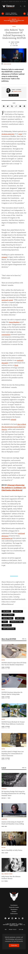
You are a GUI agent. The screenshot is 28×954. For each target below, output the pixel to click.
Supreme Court (6, 625)
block (16, 365)
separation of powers (16, 621)
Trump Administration (8, 628)
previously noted (7, 300)
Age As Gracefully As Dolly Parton (12, 850)
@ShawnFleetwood (17, 91)
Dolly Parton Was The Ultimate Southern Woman (11, 877)
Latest (4, 768)
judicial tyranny (7, 618)
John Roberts (6, 611)
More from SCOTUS (9, 639)
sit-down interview (8, 134)
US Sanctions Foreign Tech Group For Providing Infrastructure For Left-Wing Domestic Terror (13, 793)
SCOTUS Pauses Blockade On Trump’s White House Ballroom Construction (13, 723)
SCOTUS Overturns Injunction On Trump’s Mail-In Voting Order (12, 693)
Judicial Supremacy (8, 614)
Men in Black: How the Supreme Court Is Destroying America (14, 426)
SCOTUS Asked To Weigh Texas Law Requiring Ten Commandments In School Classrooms (13, 753)
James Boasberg (14, 322)
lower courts (19, 618)
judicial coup (17, 611)
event (20, 134)
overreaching (6, 334)
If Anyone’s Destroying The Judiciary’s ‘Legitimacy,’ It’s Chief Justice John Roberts (14, 487)
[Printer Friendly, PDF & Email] (24, 106)
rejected (13, 419)
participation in (7, 538)
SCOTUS (4, 621)
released (4, 257)
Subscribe (14, 945)
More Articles (13, 95)
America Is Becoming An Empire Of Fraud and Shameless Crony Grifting (13, 823)
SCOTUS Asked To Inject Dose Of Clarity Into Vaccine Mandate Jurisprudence (14, 664)
